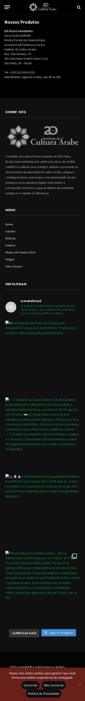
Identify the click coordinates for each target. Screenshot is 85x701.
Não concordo (54, 685)
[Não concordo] (79, 684)
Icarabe (10, 231)
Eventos (10, 245)
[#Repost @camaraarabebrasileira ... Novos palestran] (42, 588)
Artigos (9, 259)
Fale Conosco (13, 266)
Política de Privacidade (44, 693)
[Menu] (7, 7)
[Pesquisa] (78, 7)
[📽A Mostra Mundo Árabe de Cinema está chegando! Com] (42, 358)
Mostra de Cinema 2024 (20, 252)
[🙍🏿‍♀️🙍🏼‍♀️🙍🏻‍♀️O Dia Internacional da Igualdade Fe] (42, 511)
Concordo (30, 685)
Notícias (10, 238)
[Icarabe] (42, 7)
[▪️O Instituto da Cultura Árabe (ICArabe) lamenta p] (42, 434)
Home (9, 224)
